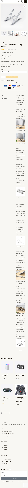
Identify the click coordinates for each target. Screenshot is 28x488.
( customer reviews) (11, 49)
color (2, 69)
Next (26, 33)
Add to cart (12, 76)
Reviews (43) (5, 98)
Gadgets (6, 40)
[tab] (7, 95)
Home (2, 40)
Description (4, 95)
